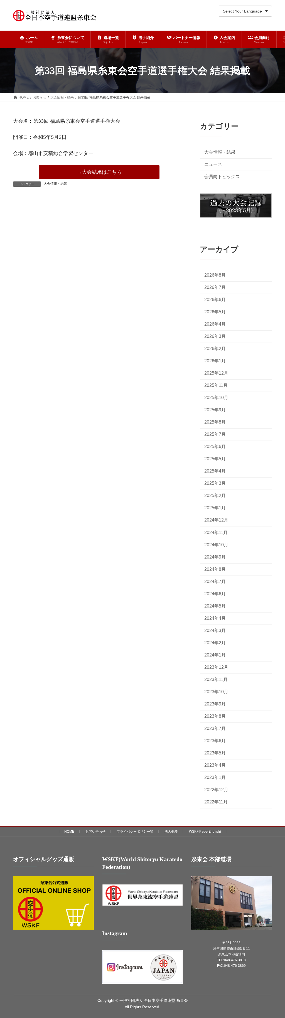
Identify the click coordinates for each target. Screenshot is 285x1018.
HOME (69, 831)
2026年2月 (215, 348)
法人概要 (171, 831)
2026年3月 (215, 336)
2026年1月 (215, 360)
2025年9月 (215, 410)
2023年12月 (216, 667)
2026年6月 (215, 299)
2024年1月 (215, 655)
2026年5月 (215, 311)
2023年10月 (216, 691)
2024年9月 (215, 557)
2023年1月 (215, 777)
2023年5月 (215, 753)
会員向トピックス (222, 176)
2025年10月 (216, 397)
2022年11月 (216, 802)
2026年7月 (215, 287)
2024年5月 (215, 606)
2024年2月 (215, 642)
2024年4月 (215, 618)
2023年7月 (215, 728)
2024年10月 (216, 544)
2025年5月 (215, 459)
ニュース (213, 164)
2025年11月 (216, 385)
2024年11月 (216, 532)
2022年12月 (216, 790)
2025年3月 (215, 483)
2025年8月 (215, 422)
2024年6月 (215, 593)
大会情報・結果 (55, 184)
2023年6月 (215, 740)
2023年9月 (215, 704)
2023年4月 (215, 765)
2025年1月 (215, 508)
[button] (99, 172)
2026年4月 (215, 324)
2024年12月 (216, 520)
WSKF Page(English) (205, 831)
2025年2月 (215, 495)
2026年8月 (215, 275)
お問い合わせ (95, 831)
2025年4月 (215, 471)
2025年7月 (215, 434)
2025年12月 (216, 373)
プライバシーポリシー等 (135, 831)
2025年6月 (215, 446)
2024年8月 (215, 569)
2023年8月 (215, 716)
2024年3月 (215, 630)
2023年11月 (216, 679)
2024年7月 (215, 581)
